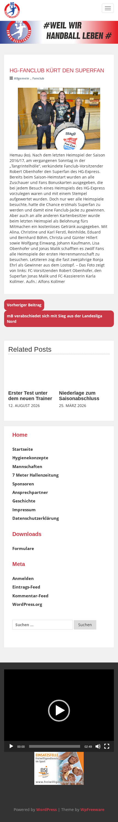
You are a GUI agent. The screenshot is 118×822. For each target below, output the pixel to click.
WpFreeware (92, 809)
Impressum (24, 509)
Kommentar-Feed (30, 595)
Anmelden (23, 578)
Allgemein (21, 78)
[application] (59, 710)
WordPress (46, 809)
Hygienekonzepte (30, 457)
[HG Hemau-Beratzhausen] (12, 10)
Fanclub (38, 78)
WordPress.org (27, 604)
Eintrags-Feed (26, 587)
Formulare (23, 548)
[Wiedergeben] (11, 746)
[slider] (54, 746)
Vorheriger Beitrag (24, 304)
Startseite (22, 449)
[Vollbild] (106, 746)
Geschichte (23, 501)
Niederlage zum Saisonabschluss (79, 395)
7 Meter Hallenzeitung (35, 475)
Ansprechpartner (30, 492)
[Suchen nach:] (42, 624)
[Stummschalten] (98, 746)
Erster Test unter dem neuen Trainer (30, 395)
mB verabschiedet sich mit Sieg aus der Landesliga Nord (54, 318)
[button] (59, 711)
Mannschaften (27, 466)
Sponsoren (23, 483)
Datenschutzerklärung (35, 518)
